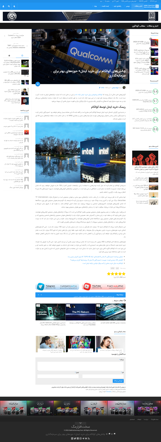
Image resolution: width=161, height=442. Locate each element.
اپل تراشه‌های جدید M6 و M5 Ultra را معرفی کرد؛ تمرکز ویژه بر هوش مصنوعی (94, 295)
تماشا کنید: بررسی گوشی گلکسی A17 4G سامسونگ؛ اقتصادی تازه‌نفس (142, 120)
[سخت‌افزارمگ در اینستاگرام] (81, 438)
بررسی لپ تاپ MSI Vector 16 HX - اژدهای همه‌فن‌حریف (142, 129)
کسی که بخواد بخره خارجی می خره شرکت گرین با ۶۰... (14, 173)
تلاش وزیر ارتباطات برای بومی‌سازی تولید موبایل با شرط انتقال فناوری (12, 92)
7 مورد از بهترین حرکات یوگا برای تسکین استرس (141, 195)
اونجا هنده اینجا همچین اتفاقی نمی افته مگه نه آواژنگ (14, 134)
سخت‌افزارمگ (154, 419)
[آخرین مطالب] (22, 56)
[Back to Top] (80, 423)
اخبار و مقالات (138, 6)
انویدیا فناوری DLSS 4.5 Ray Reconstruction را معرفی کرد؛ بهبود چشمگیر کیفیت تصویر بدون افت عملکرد (11, 63)
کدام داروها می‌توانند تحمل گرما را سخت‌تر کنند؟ (111, 351)
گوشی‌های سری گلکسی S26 (128, 1)
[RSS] (89, 438)
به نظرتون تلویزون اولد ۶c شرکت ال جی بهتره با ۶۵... (14, 165)
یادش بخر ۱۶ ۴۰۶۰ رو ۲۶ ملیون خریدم (13, 126)
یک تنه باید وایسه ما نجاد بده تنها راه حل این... (13, 141)
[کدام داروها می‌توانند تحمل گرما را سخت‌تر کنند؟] (110, 344)
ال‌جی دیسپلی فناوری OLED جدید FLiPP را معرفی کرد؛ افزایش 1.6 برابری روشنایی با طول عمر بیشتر (142, 71)
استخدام (132, 419)
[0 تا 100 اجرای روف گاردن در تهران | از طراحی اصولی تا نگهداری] (153, 187)
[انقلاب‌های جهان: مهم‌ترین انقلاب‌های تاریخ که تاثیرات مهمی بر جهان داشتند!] (145, 158)
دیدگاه (121, 360)
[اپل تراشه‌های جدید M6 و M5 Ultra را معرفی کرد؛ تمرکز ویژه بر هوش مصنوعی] (25, 82)
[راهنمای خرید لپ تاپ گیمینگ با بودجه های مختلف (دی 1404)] (13, 408)
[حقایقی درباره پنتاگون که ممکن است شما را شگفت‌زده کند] (153, 179)
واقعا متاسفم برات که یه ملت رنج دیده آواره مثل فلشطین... (13, 181)
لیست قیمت (105, 6)
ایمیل (77, 372)
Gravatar (108, 392)
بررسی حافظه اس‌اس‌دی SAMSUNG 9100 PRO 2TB (142, 101)
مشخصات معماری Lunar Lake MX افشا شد (113, 323)
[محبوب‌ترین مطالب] (9, 56)
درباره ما (146, 419)
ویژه (95, 6)
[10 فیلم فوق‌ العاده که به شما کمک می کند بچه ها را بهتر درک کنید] (80, 344)
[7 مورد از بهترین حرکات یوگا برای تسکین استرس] (153, 194)
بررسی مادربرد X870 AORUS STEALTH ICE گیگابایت (144, 110)
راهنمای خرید (117, 6)
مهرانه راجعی (115, 88)
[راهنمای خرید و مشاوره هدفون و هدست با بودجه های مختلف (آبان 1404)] (147, 408)
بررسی (128, 6)
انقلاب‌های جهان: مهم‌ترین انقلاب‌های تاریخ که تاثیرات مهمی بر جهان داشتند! (146, 168)
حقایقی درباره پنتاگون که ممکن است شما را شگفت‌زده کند (140, 180)
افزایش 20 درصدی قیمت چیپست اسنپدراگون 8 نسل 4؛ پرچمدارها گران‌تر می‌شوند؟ (96, 260)
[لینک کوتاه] (99, 88)
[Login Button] (3, 6)
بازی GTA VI (153, 1)
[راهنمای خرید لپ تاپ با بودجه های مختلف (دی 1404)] (40, 408)
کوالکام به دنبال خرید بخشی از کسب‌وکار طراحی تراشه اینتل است (103, 263)
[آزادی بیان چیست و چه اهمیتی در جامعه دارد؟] (153, 202)
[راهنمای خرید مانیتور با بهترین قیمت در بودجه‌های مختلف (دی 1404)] (67, 408)
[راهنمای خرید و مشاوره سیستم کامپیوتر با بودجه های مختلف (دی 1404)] (121, 408)
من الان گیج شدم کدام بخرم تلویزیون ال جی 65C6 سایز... (13, 149)
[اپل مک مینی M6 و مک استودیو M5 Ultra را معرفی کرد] (25, 73)
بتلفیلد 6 (107, 1)
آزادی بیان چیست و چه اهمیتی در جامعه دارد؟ (142, 202)
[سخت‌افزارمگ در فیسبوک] (78, 438)
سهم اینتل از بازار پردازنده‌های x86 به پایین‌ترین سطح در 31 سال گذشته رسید (12, 101)
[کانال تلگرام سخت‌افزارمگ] (83, 438)
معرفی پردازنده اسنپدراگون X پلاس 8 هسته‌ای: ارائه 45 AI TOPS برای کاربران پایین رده (95, 256)
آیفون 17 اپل (115, 1)
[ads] (80, 16)
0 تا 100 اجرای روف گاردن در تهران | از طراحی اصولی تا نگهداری (140, 187)
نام (122, 372)
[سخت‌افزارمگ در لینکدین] (72, 438)
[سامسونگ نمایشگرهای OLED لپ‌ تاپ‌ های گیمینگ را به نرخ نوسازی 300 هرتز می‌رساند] (154, 52)
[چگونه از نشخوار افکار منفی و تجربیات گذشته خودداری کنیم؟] (50, 344)
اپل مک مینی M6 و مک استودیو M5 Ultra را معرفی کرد (12, 73)
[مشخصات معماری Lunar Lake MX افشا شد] (111, 312)
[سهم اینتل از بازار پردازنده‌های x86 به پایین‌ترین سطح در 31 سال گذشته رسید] (25, 101)
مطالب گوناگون (138, 26)
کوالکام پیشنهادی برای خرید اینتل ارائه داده (88, 94)
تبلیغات (139, 419)
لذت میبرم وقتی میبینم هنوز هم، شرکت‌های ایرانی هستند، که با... (14, 157)
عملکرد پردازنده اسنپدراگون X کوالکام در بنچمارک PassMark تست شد (82, 324)
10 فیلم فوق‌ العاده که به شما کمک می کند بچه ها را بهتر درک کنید (81, 351)
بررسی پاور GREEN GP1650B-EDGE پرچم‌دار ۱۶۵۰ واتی (141, 43)
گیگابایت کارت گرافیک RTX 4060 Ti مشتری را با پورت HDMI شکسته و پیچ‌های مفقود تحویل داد (141, 61)
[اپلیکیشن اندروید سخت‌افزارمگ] (86, 438)
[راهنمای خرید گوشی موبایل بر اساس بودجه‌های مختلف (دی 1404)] (94, 408)
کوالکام (112, 268)
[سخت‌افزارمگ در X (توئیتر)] (75, 438)
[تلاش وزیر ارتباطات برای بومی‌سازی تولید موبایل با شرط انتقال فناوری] (25, 91)
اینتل (117, 268)
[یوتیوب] (104, 286)
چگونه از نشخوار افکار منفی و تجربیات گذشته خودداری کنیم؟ (52, 351)
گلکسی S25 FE (143, 1)
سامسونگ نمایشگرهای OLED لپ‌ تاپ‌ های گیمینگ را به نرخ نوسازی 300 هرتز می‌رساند (141, 52)
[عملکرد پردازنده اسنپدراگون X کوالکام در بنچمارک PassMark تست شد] (81, 312)
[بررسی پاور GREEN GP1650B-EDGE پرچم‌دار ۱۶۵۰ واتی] (154, 43)
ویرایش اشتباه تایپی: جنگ (16, 187)
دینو (101, 1)
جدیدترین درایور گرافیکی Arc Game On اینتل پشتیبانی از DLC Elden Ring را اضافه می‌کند (52, 324)
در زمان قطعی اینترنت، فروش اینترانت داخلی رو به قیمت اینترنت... (13, 119)
